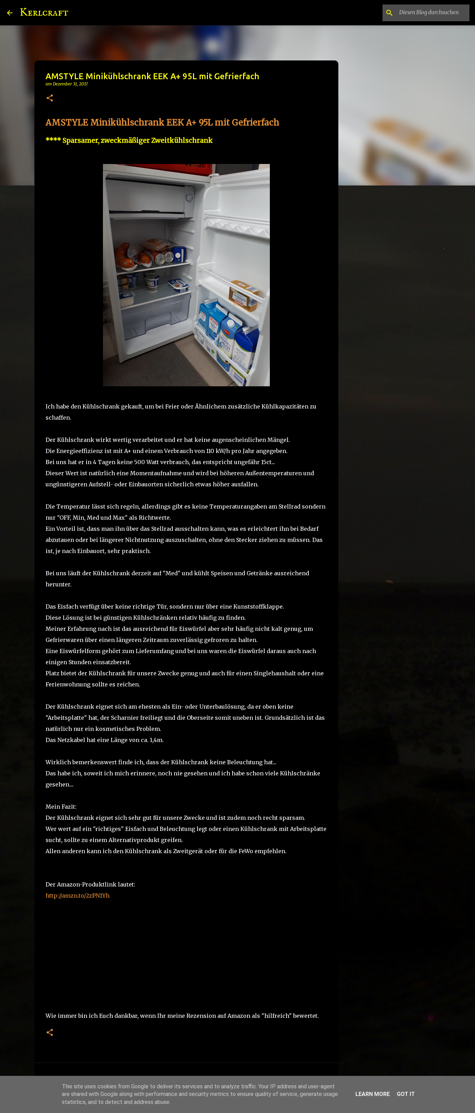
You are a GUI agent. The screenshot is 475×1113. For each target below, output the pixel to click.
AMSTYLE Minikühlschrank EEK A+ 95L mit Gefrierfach (162, 122)
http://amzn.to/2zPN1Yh (78, 895)
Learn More (372, 1094)
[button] (50, 98)
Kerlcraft (44, 13)
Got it (406, 1094)
